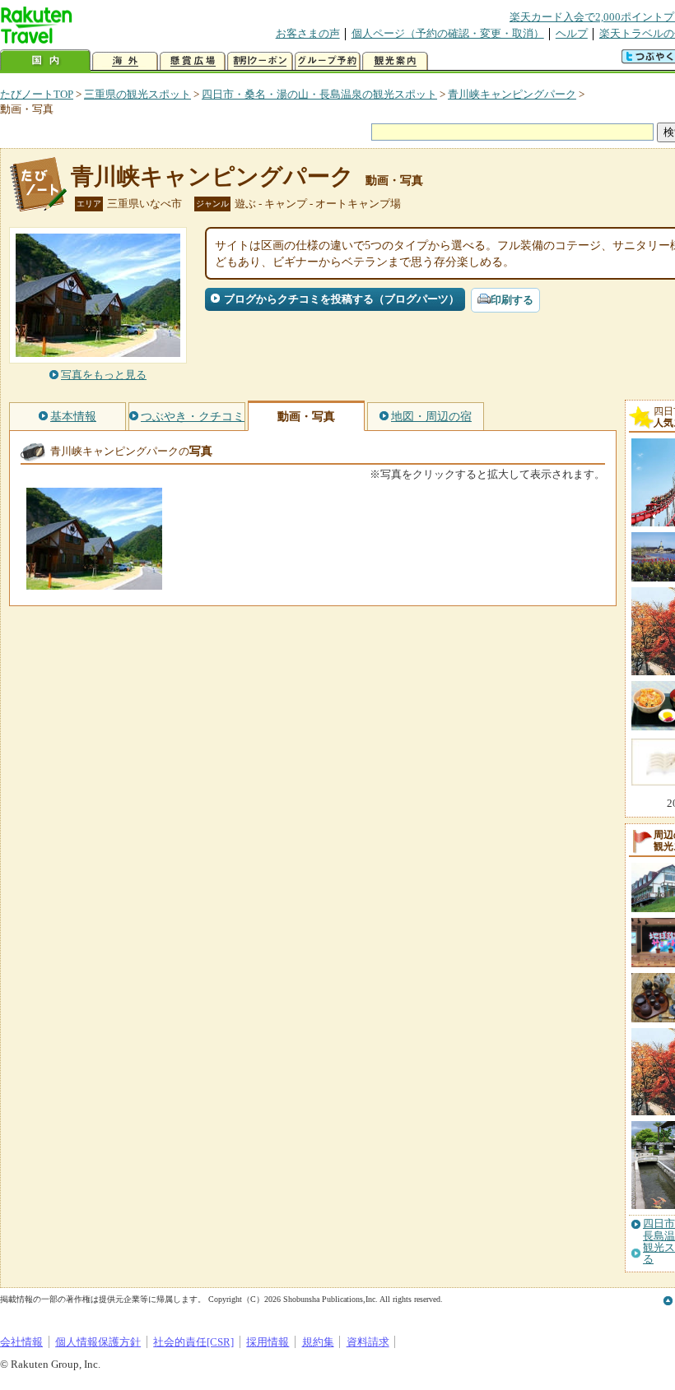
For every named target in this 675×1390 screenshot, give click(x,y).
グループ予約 (328, 61)
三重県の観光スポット (137, 94)
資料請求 (368, 1342)
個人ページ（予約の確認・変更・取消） (447, 33)
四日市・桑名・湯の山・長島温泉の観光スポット (319, 94)
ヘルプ (572, 33)
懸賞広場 (193, 61)
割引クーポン (260, 61)
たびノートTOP (36, 94)
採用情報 (267, 1342)
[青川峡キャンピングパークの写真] (94, 582)
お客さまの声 (308, 33)
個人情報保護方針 (98, 1342)
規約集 (318, 1342)
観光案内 (395, 61)
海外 (125, 61)
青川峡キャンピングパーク (512, 94)
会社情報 (21, 1342)
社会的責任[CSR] (193, 1342)
